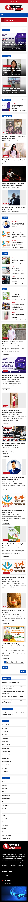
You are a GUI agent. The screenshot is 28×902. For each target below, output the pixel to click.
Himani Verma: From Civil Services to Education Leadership (6, 315)
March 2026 (5, 741)
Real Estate (5, 825)
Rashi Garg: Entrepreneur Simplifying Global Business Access (12, 70)
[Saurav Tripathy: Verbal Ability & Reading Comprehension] (14, 534)
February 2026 (6, 744)
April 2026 (5, 738)
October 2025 (5, 758)
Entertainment (6, 795)
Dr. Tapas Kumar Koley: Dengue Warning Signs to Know (6, 260)
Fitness (4, 808)
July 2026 (4, 728)
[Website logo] (14, 847)
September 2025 (6, 761)
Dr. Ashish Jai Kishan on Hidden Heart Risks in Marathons (6, 280)
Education (14, 293)
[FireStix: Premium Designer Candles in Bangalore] (14, 600)
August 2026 (5, 724)
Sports (4, 828)
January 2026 (5, 748)
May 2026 (4, 734)
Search (5, 667)
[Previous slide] (23, 30)
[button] (2, 15)
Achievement (14, 221)
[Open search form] (26, 15)
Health (13, 257)
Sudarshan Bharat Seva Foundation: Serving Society (6, 244)
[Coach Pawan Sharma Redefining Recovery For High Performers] (14, 174)
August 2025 (5, 765)
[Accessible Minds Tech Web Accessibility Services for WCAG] (14, 365)
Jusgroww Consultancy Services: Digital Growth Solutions (6, 224)
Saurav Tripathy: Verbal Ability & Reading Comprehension (6, 296)
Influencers (5, 815)
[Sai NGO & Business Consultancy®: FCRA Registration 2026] (14, 434)
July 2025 (4, 768)
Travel (3, 831)
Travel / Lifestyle (6, 835)
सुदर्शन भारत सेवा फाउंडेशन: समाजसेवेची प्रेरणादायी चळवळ (6, 234)
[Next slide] (25, 30)
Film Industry (5, 805)
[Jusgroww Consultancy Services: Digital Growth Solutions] (14, 467)
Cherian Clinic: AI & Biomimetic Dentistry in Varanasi (6, 270)
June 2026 (5, 731)
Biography (6, 132)
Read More (6, 354)
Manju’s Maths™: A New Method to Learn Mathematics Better (6, 306)
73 (18, 662)
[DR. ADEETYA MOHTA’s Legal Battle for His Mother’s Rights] (14, 127)
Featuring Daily (7, 48)
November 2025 (6, 755)
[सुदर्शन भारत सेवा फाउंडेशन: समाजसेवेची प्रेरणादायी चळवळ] (14, 500)
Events (4, 801)
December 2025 (6, 751)
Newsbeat (4, 821)
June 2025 (5, 771)
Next (22, 662)
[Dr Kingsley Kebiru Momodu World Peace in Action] (14, 197)
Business (6, 39)
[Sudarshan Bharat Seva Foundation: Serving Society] (14, 567)
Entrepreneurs (7, 66)
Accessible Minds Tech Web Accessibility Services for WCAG (13, 44)
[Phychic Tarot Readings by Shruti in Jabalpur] (14, 150)
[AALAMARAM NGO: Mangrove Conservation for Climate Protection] (14, 634)
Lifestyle (4, 818)
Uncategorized (6, 838)
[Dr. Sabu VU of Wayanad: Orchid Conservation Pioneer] (14, 332)
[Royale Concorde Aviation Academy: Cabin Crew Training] (14, 400)
